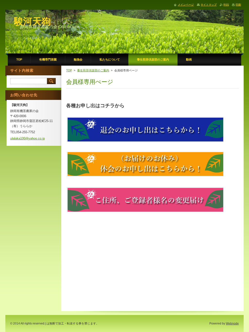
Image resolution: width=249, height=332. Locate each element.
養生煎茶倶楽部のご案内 (93, 70)
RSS (226, 4)
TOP (69, 70)
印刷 (238, 4)
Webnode (232, 323)
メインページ (186, 4)
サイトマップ (209, 4)
